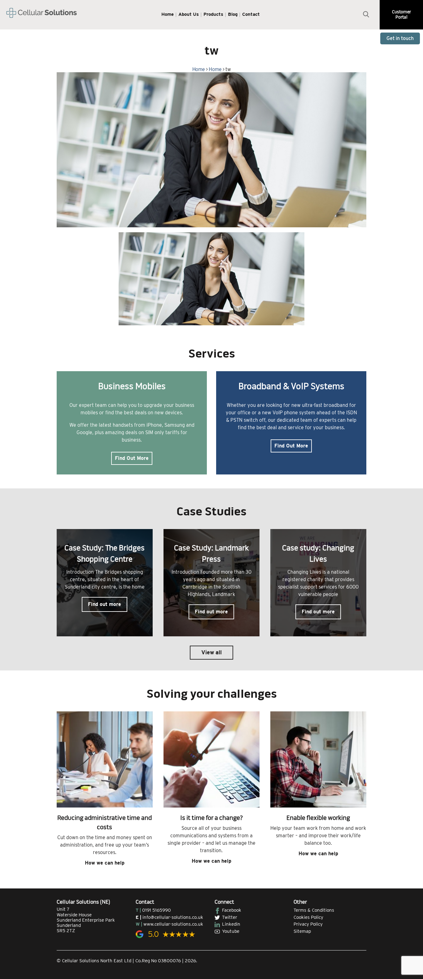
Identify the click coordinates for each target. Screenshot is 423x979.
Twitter (229, 917)
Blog (233, 14)
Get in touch (400, 38)
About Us (188, 14)
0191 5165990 (156, 910)
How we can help (104, 863)
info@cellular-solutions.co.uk (172, 917)
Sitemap (302, 931)
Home (167, 14)
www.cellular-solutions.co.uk (173, 924)
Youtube (230, 931)
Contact (251, 14)
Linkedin (231, 924)
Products (213, 14)
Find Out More (132, 458)
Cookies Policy (308, 917)
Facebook (231, 910)
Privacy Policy (308, 924)
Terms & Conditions (314, 910)
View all (211, 652)
